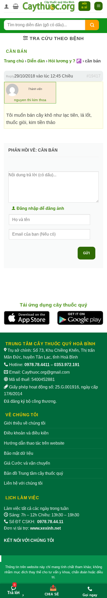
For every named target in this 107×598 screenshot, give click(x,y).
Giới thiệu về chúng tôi (24, 423)
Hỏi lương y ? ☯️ (65, 61)
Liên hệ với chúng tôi (23, 483)
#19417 (93, 76)
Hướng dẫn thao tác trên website (34, 443)
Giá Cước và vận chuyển (27, 463)
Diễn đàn (36, 61)
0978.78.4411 (37, 364)
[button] (16, 6)
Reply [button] (10, 76)
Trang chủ (14, 61)
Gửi (86, 253)
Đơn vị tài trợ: (32, 528)
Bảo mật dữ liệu (18, 453)
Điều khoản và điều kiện (26, 433)
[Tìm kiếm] (92, 25)
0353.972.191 (66, 364)
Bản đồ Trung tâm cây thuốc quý (33, 473)
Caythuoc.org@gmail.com (46, 372)
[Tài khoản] (6, 6)
